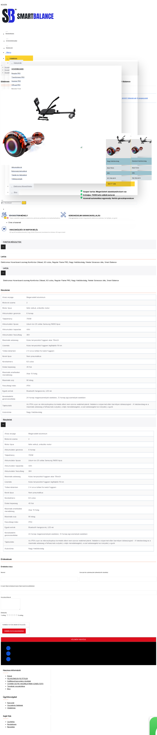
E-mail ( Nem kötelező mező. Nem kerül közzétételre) (17, 586)
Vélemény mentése (78, 639)
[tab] (78, 244)
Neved (3, 572)
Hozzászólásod (6, 597)
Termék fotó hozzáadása (14, 631)
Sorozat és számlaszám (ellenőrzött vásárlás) (94, 572)
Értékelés (4, 613)
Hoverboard (18, 69)
